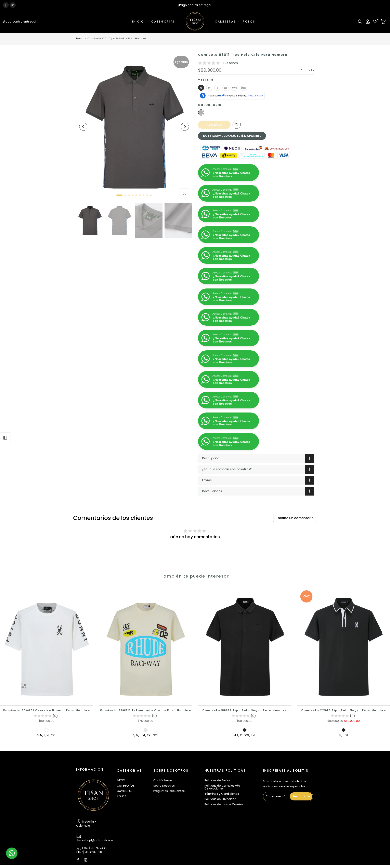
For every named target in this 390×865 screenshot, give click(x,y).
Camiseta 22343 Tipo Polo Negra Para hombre (343, 710)
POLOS (249, 21)
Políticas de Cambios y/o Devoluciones (222, 787)
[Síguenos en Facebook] (6, 5)
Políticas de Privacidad (220, 799)
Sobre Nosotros (164, 786)
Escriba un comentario (295, 518)
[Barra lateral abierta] (5, 438)
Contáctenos (162, 780)
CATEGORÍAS (163, 21)
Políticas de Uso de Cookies (224, 804)
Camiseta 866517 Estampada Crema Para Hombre (145, 710)
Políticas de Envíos (218, 780)
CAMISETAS (225, 21)
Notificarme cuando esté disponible (232, 136)
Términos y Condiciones (222, 794)
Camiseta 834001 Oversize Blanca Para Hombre (46, 710)
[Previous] (83, 127)
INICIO (138, 21)
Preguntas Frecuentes (169, 791)
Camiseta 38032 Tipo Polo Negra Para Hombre (244, 710)
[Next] (185, 127)
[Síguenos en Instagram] (13, 5)
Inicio (79, 38)
